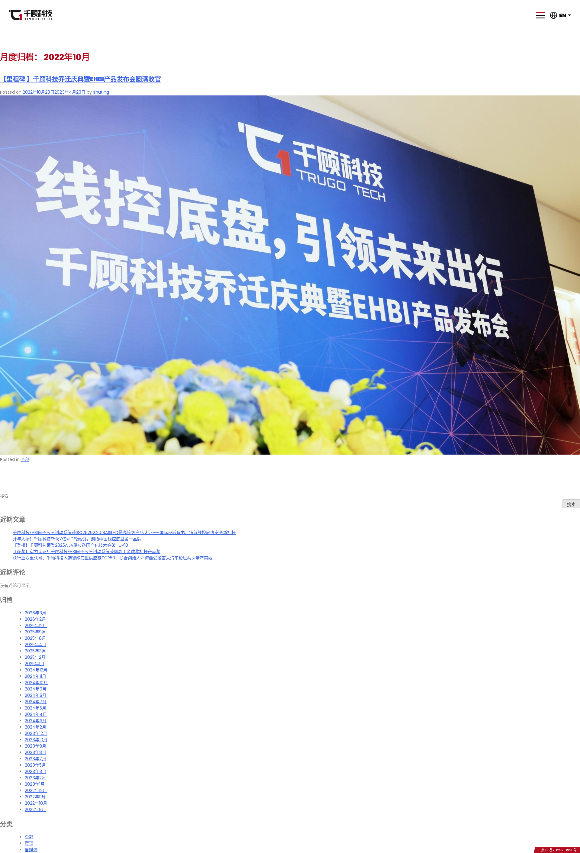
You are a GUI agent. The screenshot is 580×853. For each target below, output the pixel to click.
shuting (101, 92)
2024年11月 (35, 676)
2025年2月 (35, 657)
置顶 (29, 843)
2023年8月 (35, 752)
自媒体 (31, 850)
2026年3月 (35, 613)
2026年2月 (35, 619)
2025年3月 (35, 651)
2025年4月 (35, 645)
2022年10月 (36, 803)
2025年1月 (34, 664)
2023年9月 (35, 746)
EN (562, 15)
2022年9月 (35, 809)
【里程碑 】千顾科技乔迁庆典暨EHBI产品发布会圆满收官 (80, 79)
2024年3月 (36, 721)
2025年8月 (35, 638)
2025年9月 (35, 632)
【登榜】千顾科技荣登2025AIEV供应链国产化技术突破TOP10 (70, 545)
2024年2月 (35, 727)
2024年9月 (36, 689)
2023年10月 (36, 740)
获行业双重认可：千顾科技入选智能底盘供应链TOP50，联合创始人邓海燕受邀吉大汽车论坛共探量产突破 (112, 558)
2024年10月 (36, 683)
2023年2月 (35, 778)
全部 (25, 459)
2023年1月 (35, 784)
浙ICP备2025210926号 (558, 850)
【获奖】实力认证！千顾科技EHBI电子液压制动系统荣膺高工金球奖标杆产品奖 (86, 552)
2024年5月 (35, 708)
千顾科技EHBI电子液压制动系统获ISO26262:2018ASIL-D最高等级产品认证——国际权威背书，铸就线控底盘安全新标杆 (124, 533)
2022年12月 (36, 790)
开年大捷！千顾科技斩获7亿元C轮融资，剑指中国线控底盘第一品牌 (77, 539)
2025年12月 (36, 626)
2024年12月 (36, 670)
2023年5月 (35, 765)
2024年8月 (36, 695)
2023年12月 (36, 733)
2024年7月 (36, 702)
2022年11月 (35, 797)
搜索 (4, 496)
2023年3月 (35, 771)
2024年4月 (36, 714)
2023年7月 (35, 759)
